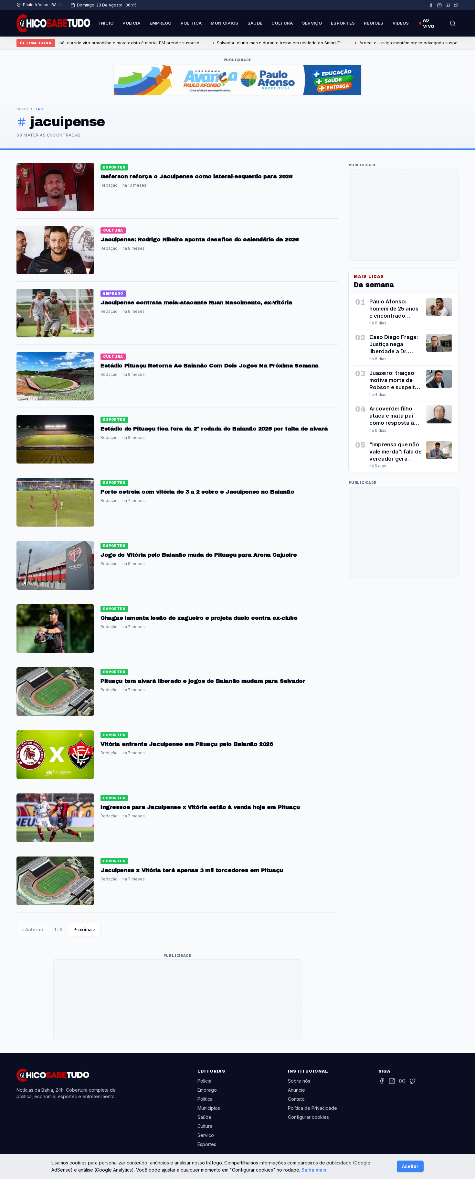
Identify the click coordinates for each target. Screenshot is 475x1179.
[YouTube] (448, 5)
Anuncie (296, 1090)
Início (106, 23)
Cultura (282, 23)
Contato (296, 1099)
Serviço (312, 23)
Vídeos (401, 23)
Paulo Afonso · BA (40, 4)
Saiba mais (313, 1170)
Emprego (161, 23)
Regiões (373, 23)
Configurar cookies (308, 1117)
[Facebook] (431, 5)
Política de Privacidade (312, 1108)
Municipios (224, 23)
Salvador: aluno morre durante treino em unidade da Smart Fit (257, 42)
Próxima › (84, 929)
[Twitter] (456, 5)
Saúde (255, 23)
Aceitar (410, 1166)
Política (191, 23)
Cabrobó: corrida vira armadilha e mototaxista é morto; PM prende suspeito (101, 42)
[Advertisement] (177, 1000)
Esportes (343, 23)
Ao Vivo (428, 23)
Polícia (131, 23)
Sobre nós (299, 1081)
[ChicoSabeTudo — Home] (53, 23)
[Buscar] (453, 23)
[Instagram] (439, 5)
